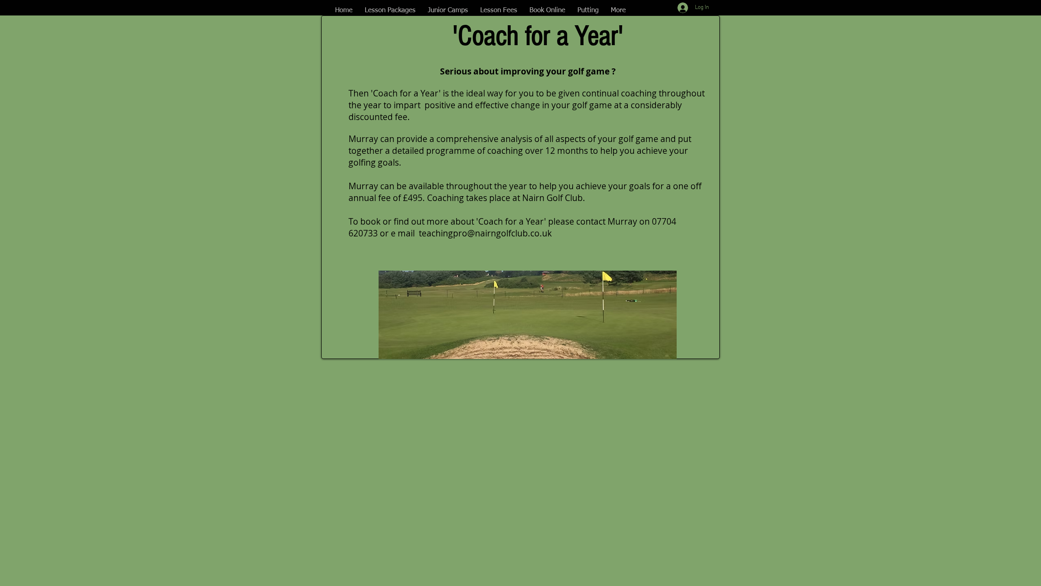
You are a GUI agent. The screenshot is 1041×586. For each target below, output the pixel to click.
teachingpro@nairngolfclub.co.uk (485, 233)
